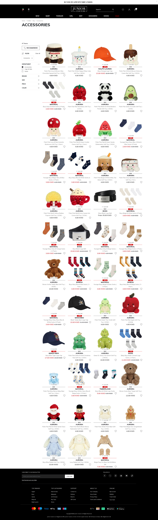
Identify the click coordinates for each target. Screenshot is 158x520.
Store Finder (93, 494)
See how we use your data (29, 480)
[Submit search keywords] (113, 9)
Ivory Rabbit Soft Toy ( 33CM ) (79, 462)
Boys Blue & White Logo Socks (105, 391)
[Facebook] (104, 476)
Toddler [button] (59, 16)
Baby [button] (48, 16)
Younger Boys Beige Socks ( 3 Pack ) (130, 249)
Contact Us (73, 491)
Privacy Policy (93, 497)
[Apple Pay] (52, 508)
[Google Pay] (92, 508)
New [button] (37, 16)
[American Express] (59, 508)
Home (23, 21)
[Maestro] (40, 508)
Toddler (29, 21)
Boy (34, 21)
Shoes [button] (106, 16)
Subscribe (69, 476)
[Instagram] (115, 476)
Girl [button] (71, 16)
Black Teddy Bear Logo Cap (79, 320)
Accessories (40, 21)
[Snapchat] (121, 476)
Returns (73, 497)
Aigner (33, 491)
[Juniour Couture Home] (79, 9)
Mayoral (34, 499)
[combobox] (105, 9)
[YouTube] (126, 476)
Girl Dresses (54, 497)
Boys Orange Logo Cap (105, 71)
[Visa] (46, 508)
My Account (113, 491)
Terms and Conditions (96, 499)
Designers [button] (93, 16)
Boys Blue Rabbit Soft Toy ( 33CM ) (54, 462)
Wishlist (112, 494)
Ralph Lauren (35, 502)
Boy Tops (53, 499)
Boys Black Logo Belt (105, 213)
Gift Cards (73, 499)
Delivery (73, 494)
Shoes (52, 502)
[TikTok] (132, 476)
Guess (33, 497)
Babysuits (53, 494)
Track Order (113, 497)
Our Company (93, 491)
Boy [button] (80, 16)
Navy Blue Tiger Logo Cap (54, 355)
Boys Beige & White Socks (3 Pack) (131, 213)
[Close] (156, 1)
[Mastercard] (34, 508)
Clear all (37, 53)
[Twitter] (110, 476)
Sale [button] (117, 16)
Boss (33, 494)
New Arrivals (54, 491)
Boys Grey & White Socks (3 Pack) (54, 106)
